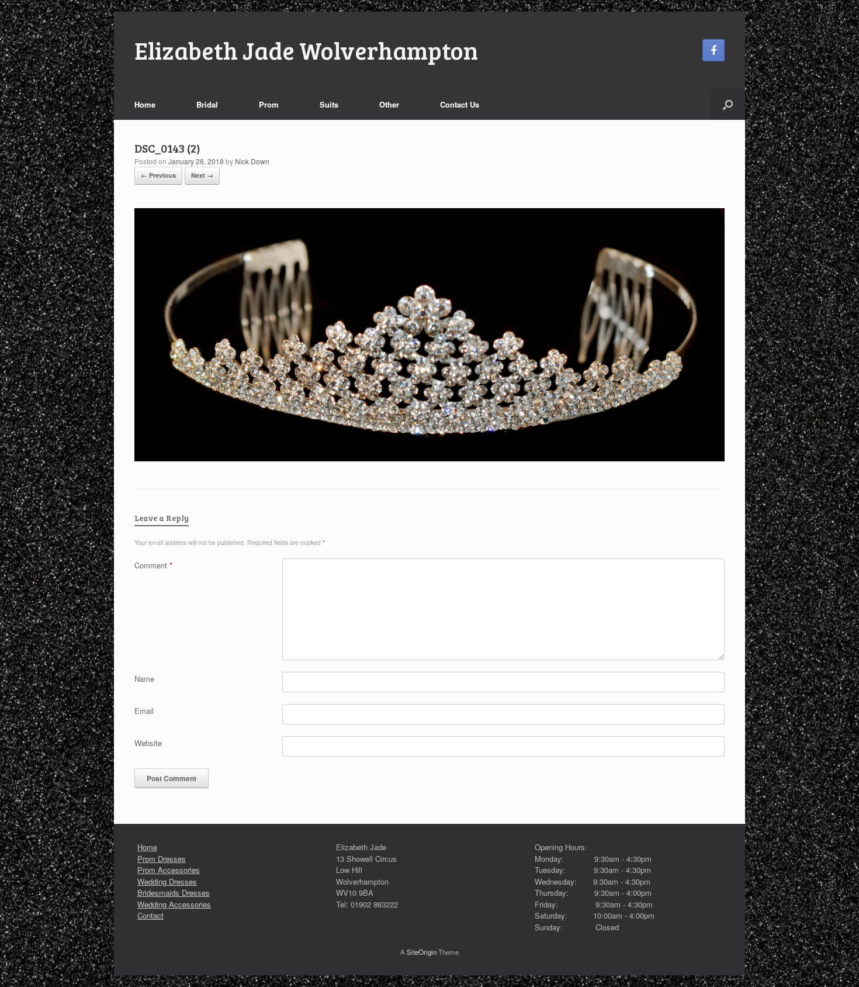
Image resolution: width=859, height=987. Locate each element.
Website (148, 742)
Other (389, 104)
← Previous (158, 175)
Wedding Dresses (167, 881)
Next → (202, 175)
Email (144, 710)
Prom (269, 104)
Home (144, 104)
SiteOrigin (422, 952)
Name (144, 678)
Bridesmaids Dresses (173, 892)
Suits (329, 104)
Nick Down (252, 161)
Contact (150, 915)
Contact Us (459, 104)
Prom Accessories (168, 869)
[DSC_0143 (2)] (429, 458)
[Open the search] (728, 104)
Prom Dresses (161, 858)
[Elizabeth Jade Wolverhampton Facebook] (713, 50)
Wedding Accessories (174, 904)
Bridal (207, 104)
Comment (153, 565)
